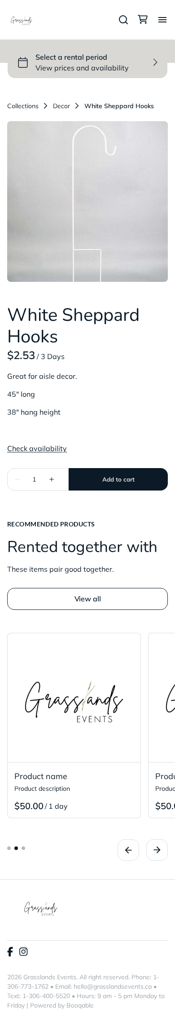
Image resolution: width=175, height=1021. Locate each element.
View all (87, 598)
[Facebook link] (10, 952)
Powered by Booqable (62, 1005)
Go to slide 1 (9, 848)
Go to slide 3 (23, 848)
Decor (61, 106)
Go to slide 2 (16, 848)
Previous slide (128, 850)
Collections (23, 106)
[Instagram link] (23, 952)
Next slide (157, 850)
